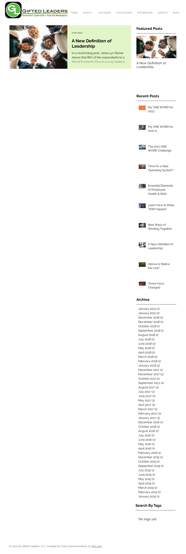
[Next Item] (170, 47)
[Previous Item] (142, 47)
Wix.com (97, 546)
